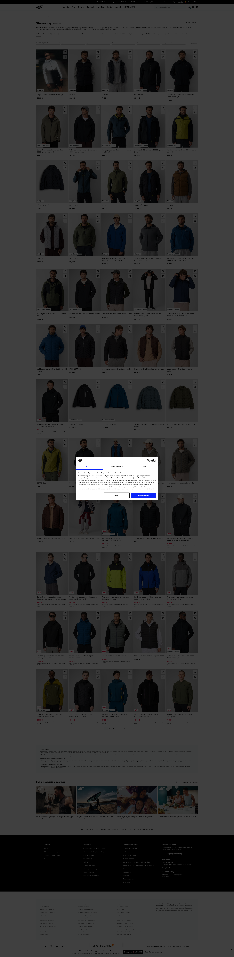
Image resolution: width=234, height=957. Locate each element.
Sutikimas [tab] (89, 467)
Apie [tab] (144, 466)
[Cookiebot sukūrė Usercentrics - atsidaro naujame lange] (148, 460)
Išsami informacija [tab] (117, 466)
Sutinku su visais (143, 495)
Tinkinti (115, 495)
